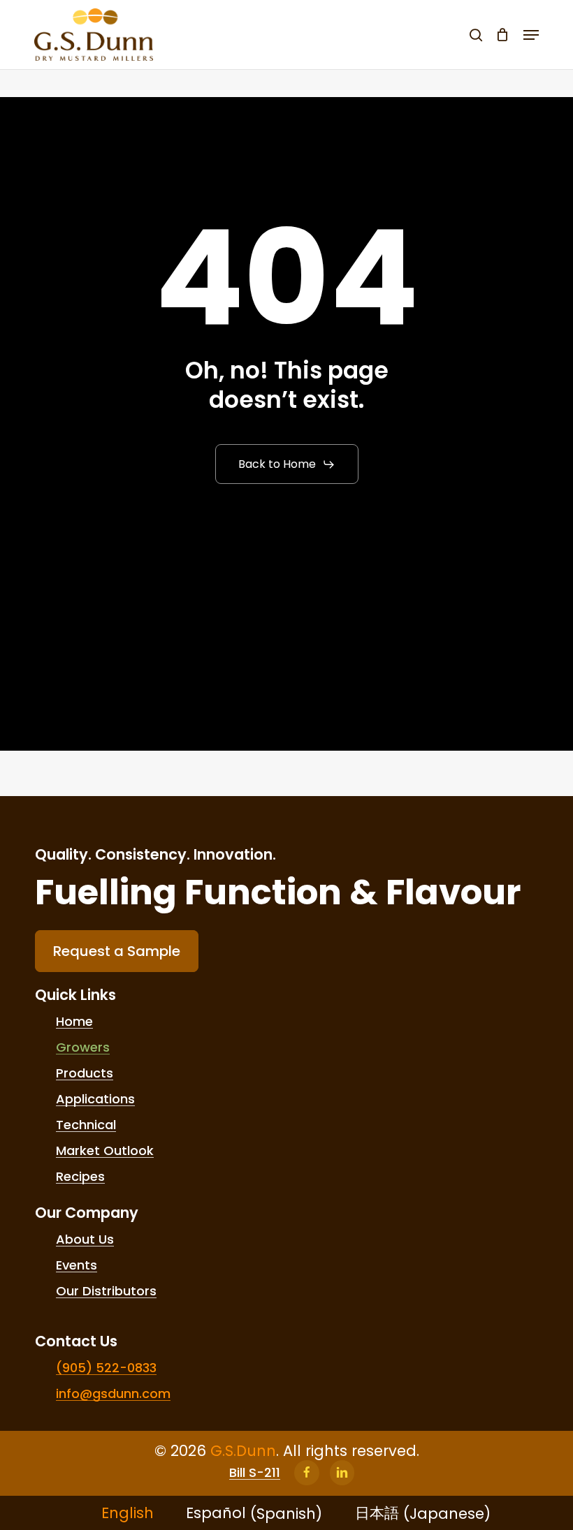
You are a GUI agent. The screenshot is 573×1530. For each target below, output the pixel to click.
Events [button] (76, 1265)
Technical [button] (86, 1125)
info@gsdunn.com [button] (113, 1394)
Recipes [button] (80, 1177)
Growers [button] (83, 1047)
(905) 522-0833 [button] (106, 1368)
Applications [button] (95, 1099)
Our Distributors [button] (106, 1291)
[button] (531, 35)
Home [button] (74, 1022)
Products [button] (84, 1073)
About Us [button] (85, 1239)
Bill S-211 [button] (254, 1473)
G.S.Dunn (243, 1451)
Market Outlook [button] (105, 1151)
